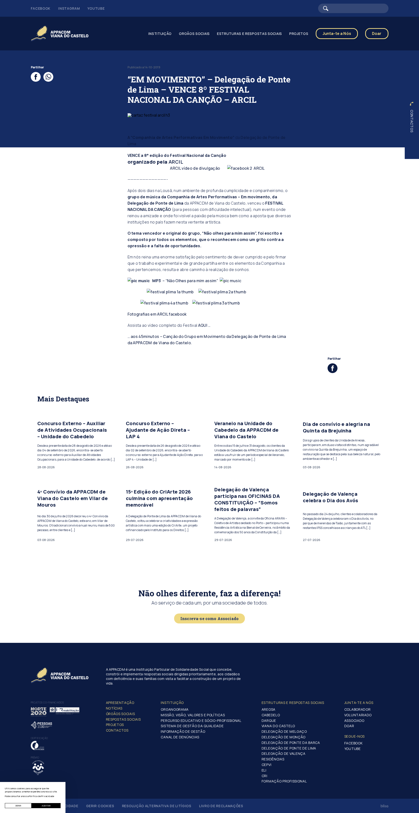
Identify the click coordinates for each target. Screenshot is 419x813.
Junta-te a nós (358, 702)
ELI (264, 770)
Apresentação (120, 702)
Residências (273, 759)
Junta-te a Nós (336, 33)
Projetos (115, 724)
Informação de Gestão (183, 731)
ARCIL (176, 162)
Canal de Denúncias (180, 737)
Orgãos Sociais (194, 33)
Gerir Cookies (100, 806)
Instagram (69, 8)
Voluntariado (358, 715)
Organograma (175, 709)
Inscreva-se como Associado (209, 618)
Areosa (268, 709)
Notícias (114, 708)
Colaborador (357, 709)
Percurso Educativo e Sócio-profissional (201, 720)
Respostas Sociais (123, 719)
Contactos (412, 121)
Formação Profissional (284, 781)
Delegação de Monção (284, 737)
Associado (354, 720)
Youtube (96, 8)
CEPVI (267, 764)
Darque (269, 720)
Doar (377, 33)
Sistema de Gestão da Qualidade (192, 726)
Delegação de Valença (284, 753)
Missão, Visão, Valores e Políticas (193, 715)
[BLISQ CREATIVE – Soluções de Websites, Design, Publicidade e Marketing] (384, 806)
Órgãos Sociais (120, 713)
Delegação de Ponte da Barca (291, 742)
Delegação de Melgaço (284, 731)
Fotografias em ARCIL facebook (157, 314)
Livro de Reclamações (221, 806)
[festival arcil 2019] (170, 292)
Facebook (41, 8)
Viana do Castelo (278, 726)
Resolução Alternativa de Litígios (156, 806)
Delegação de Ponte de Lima (289, 748)
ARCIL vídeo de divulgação (174, 168)
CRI (264, 775)
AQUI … (204, 325)
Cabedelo (271, 715)
